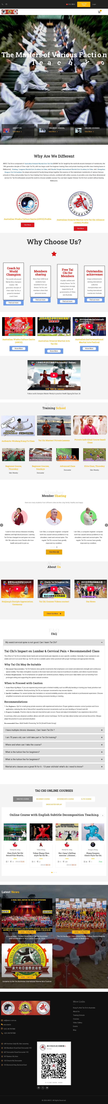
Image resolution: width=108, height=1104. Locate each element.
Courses (76, 1019)
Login (94, 4)
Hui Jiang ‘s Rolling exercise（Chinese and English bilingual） (67, 854)
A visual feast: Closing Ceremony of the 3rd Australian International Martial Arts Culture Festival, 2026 (27, 937)
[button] (1, 525)
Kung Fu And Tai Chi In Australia (84, 1008)
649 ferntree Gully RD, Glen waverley (16, 1044)
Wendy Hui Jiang (15, 850)
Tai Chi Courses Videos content (54, 601)
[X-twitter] (42, 1087)
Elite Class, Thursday (94, 466)
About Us (17, 128)
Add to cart (15, 834)
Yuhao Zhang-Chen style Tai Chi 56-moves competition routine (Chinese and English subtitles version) (41, 854)
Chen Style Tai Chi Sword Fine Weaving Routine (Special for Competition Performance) (15, 854)
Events (75, 1026)
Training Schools (79, 1015)
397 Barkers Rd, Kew (11, 1056)
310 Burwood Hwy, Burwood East (15, 1065)
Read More (93, 834)
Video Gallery (77, 1023)
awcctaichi (7, 1025)
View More (16, 132)
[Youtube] (47, 1087)
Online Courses (92, 128)
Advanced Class (67, 466)
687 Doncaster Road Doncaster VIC (16, 1052)
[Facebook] (38, 1087)
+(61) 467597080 (9, 1029)
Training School (57, 128)
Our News (90, 601)
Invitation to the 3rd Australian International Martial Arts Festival (27, 981)
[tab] (23, 799)
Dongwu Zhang (93, 850)
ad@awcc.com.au (10, 1020)
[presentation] (98, 815)
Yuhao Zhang (41, 850)
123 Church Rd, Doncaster (13, 1061)
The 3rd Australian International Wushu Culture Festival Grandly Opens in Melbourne (81, 937)
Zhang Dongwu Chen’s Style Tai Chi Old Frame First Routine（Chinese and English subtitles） (92, 854)
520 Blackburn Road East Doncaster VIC (18, 1048)
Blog (74, 1030)
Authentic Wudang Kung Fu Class (18, 441)
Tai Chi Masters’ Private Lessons (54, 440)
